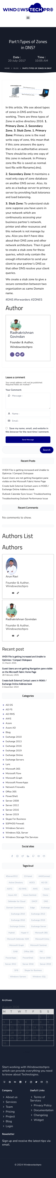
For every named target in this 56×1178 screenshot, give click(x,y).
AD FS (9, 709)
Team (9, 1107)
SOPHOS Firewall (15, 823)
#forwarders (22, 300)
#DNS (9, 300)
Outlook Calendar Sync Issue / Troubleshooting (26, 494)
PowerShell (12, 796)
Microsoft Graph (14, 778)
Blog (16, 68)
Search (46, 449)
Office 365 (11, 791)
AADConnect (44, 876)
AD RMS (10, 714)
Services (11, 1102)
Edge (32, 907)
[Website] (22, 354)
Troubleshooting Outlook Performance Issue (25, 498)
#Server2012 (12, 876)
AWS (8, 718)
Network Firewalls (15, 787)
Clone (45, 895)
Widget (38, 1120)
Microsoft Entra (42, 939)
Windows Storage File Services (22, 837)
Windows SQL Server (17, 832)
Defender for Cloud (16, 901)
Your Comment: (14, 389)
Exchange (45, 907)
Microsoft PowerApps (17, 782)
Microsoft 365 (13, 768)
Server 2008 (12, 800)
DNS (46, 901)
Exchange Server (38, 926)
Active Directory (16, 882)
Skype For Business (16, 819)
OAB (15, 951)
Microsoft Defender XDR (18, 939)
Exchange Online (14, 755)
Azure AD (11, 727)
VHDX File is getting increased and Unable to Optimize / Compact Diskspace (25, 471)
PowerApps (11, 957)
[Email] (17, 354)
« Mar (26, 1052)
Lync (8, 764)
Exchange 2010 (14, 736)
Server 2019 (12, 814)
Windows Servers (15, 828)
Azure (9, 723)
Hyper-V (25, 932)
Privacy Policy (42, 1105)
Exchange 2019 (14, 750)
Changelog (40, 1115)
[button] (28, 17)
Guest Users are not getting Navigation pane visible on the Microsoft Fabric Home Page (25, 479)
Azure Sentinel (29, 895)
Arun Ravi (12, 576)
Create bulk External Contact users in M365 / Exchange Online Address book (25, 487)
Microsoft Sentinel (38, 945)
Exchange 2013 (14, 741)
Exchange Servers (15, 759)
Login (9, 1126)
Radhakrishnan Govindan (22, 334)
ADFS (9, 888)
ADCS (32, 882)
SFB (16, 970)
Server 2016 (12, 809)
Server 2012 (12, 805)
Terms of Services (37, 1098)
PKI (41, 951)
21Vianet (28, 876)
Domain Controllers (15, 907)
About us (11, 1097)
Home (7, 68)
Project (10, 1116)
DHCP (34, 901)
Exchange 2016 (14, 746)
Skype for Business (33, 970)
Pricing (10, 1112)
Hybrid (11, 932)
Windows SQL (39, 976)
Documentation (43, 1110)
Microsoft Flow (13, 773)
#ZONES (36, 300)
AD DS (9, 705)
